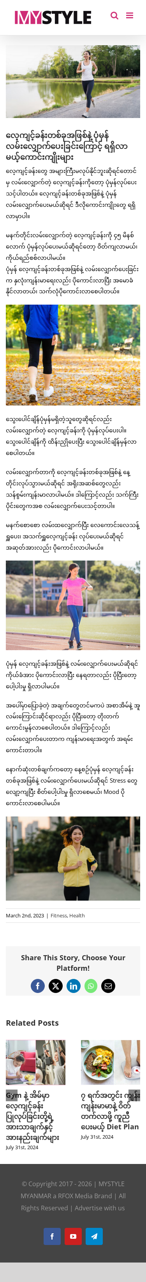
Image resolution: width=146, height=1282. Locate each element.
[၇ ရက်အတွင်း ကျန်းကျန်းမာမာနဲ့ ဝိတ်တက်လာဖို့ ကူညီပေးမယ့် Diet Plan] (111, 1043)
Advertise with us (100, 1208)
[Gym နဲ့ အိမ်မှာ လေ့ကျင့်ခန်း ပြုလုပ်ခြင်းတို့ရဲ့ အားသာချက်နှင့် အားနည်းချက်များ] (35, 1043)
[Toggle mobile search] (114, 15)
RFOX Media (75, 1196)
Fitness (59, 915)
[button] (12, 1095)
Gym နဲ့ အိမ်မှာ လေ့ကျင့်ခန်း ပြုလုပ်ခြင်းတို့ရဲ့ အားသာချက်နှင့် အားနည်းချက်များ (32, 1116)
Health (77, 915)
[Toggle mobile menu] (130, 15)
